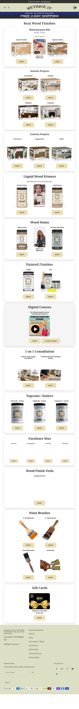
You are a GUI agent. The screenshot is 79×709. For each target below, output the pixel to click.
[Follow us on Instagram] (62, 668)
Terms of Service (35, 653)
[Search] (9, 7)
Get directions (45, 1)
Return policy (34, 657)
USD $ (7, 682)
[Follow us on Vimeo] (56, 674)
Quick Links (33, 649)
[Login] (74, 6)
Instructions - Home (36, 641)
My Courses (33, 645)
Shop (21, 62)
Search (31, 633)
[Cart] (74, 8)
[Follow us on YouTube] (72, 668)
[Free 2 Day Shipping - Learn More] (39, 17)
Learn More (51, 341)
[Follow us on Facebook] (56, 668)
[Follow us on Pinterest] (67, 668)
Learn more (49, 13)
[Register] (32, 672)
